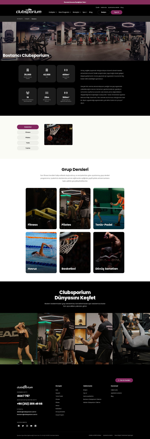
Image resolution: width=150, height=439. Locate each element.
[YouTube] (31, 426)
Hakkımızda (114, 390)
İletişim (103, 12)
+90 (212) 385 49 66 (30, 404)
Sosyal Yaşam (60, 415)
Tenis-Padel (59, 396)
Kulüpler (27, 19)
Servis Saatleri (125, 380)
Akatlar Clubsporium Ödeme (91, 402)
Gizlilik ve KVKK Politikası (95, 435)
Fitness (27, 132)
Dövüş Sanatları (60, 412)
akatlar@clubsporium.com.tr (26, 412)
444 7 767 (23, 396)
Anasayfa (20, 19)
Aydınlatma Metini (116, 393)
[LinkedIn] (35, 426)
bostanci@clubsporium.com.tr (27, 414)
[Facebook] (18, 426)
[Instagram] (27, 426)
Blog (112, 396)
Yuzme (28, 148)
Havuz (57, 405)
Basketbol (27, 127)
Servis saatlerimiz (88, 396)
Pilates (28, 138)
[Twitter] (23, 426)
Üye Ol (116, 12)
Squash (58, 393)
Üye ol (85, 393)
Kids (57, 390)
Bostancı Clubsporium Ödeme (92, 399)
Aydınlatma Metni (108, 435)
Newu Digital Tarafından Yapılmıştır (124, 435)
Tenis (28, 143)
